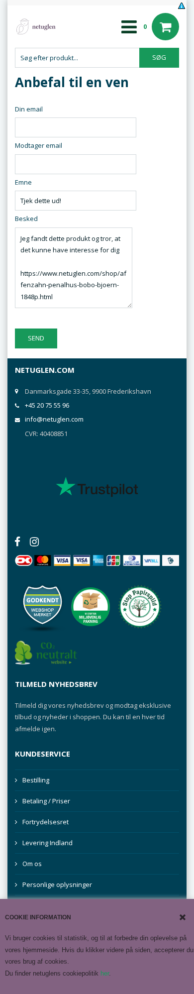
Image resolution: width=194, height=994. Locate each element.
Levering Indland (47, 842)
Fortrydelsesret (45, 821)
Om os (32, 863)
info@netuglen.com (54, 419)
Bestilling (35, 779)
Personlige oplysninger (57, 884)
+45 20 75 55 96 (47, 405)
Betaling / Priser (46, 800)
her (104, 973)
